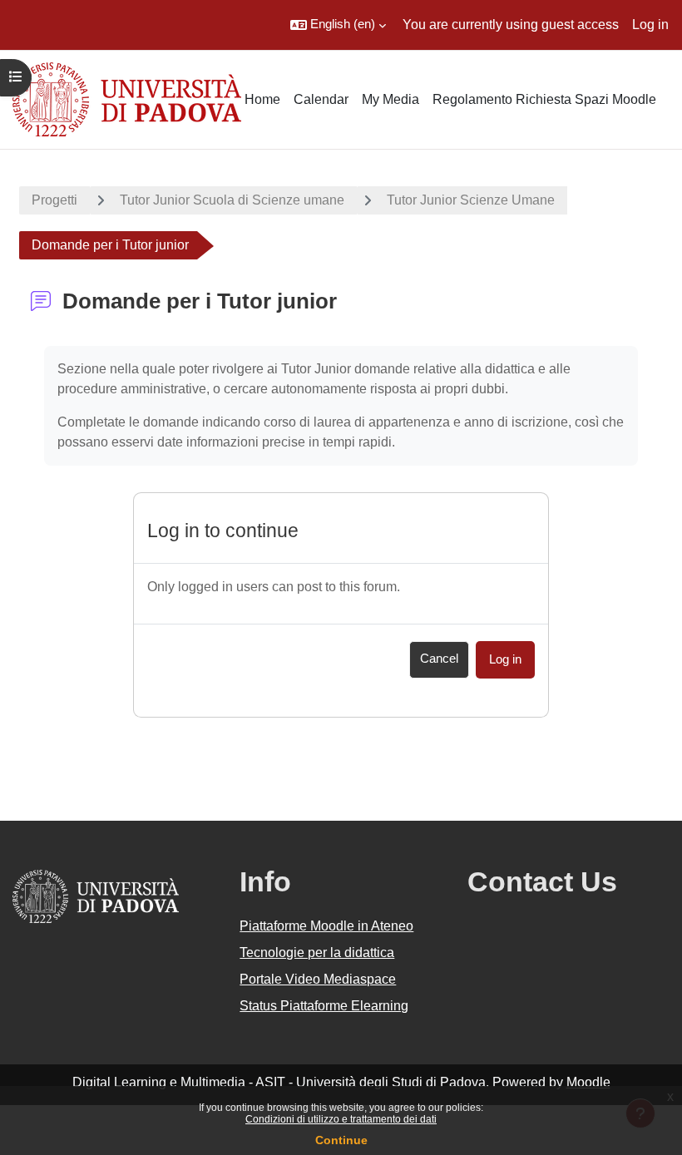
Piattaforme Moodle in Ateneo (326, 926)
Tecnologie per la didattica (317, 952)
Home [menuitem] (262, 99)
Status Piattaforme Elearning (324, 1006)
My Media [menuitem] (390, 99)
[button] (338, 25)
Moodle (588, 1082)
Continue (341, 1140)
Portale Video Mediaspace (318, 979)
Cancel (439, 658)
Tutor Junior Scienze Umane (471, 200)
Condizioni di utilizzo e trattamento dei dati (341, 1119)
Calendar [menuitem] (321, 99)
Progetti (54, 200)
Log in (650, 24)
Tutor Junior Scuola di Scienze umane (232, 200)
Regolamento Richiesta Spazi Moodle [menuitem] (544, 99)
